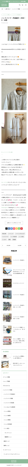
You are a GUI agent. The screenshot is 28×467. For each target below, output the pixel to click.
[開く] (26, 5)
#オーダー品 (4, 182)
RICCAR (4, 233)
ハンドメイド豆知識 (9, 402)
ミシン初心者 (13, 236)
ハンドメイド (5, 236)
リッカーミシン (7, 449)
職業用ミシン (8, 437)
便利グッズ (6, 441)
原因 (9, 239)
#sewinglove (4, 207)
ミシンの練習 (7, 415)
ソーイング (10, 233)
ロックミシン (8, 432)
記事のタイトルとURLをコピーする (14, 222)
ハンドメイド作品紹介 (16, 14)
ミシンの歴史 (7, 411)
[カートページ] (22, 5)
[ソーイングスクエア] (4, 5)
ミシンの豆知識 (8, 424)
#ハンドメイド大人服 (6, 152)
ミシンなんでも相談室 (9, 407)
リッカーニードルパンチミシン (12, 454)
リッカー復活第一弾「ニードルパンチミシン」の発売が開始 (14, 1)
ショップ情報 (6, 381)
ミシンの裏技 (7, 419)
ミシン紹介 (6, 428)
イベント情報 (6, 377)
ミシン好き (21, 236)
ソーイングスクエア (19, 233)
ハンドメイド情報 (6, 14)
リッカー (4, 239)
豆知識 (14, 239)
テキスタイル (6, 385)
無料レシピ (6, 445)
